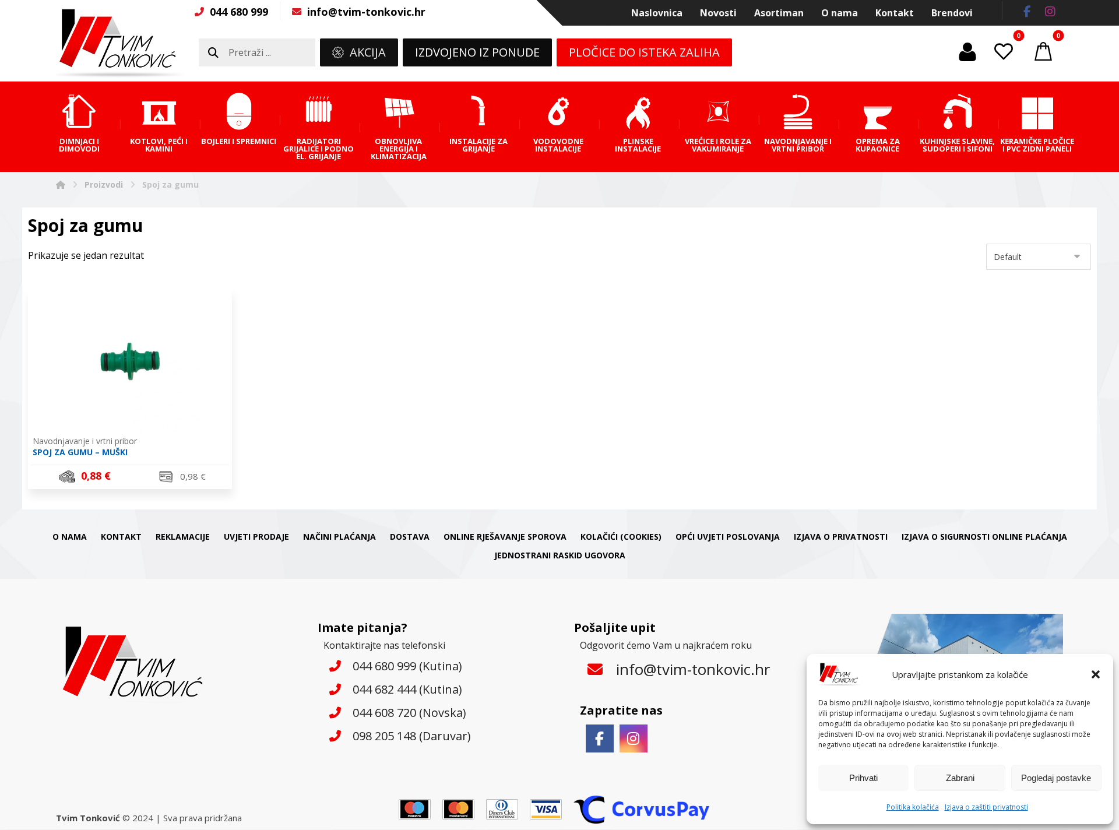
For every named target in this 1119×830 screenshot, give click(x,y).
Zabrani (960, 778)
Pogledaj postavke (1056, 778)
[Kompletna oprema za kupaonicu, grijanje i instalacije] (120, 43)
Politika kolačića (912, 807)
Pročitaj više (137, 477)
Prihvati (863, 778)
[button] (1096, 674)
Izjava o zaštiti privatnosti (986, 807)
